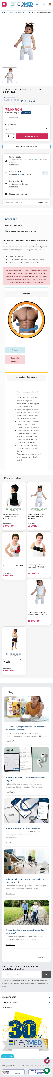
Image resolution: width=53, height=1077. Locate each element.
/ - (28, 101)
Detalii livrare (14, 165)
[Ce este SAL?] (13, 1072)
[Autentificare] (44, 4)
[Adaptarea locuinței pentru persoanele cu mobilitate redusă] (26, 861)
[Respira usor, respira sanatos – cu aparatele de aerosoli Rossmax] (26, 709)
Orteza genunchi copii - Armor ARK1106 (14, 661)
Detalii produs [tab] (14, 225)
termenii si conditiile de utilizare (28, 981)
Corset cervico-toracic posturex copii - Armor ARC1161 (11, 516)
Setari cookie (7, 1056)
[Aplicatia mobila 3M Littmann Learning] (26, 810)
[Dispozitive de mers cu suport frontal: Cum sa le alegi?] (26, 912)
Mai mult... (10, 741)
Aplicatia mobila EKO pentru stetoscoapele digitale (25, 779)
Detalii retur (13, 187)
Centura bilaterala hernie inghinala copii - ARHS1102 (38, 613)
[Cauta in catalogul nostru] (37, 4)
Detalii (45, 173)
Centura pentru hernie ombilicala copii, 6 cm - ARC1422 (36, 516)
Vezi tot (41, 957)
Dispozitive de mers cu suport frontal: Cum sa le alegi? (25, 931)
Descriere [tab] (11, 219)
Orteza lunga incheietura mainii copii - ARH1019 (36, 566)
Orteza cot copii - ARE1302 (13, 566)
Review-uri (28, 231)
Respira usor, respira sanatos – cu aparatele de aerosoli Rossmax (26, 728)
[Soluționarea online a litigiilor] (39, 1072)
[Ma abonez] (46, 974)
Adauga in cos (32, 136)
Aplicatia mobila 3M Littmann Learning (23, 828)
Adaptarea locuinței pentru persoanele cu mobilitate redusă (25, 881)
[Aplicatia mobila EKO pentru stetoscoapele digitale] (26, 759)
